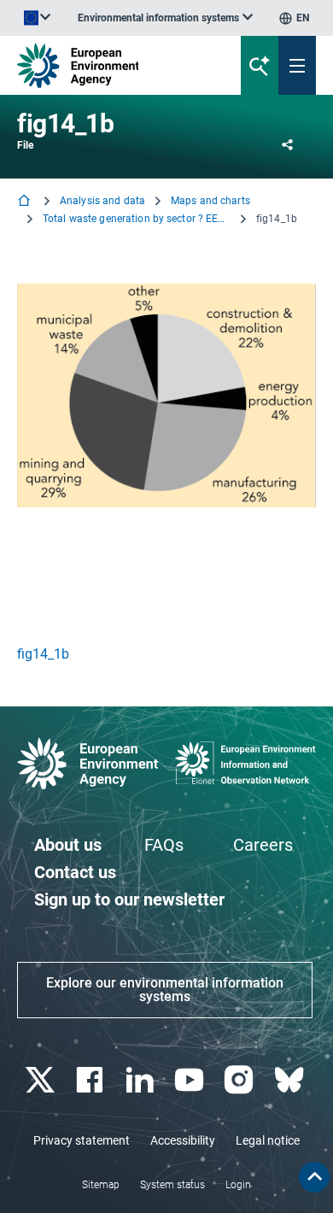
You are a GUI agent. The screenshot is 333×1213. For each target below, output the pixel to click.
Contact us (75, 872)
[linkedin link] (141, 1080)
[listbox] (165, 18)
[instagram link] (241, 1080)
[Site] (112, 65)
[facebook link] (92, 1080)
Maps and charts (210, 201)
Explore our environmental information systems (164, 990)
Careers (263, 845)
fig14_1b (43, 654)
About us (68, 845)
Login (238, 1185)
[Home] (25, 202)
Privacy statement (81, 1140)
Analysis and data (102, 201)
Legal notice (268, 1140)
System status (172, 1185)
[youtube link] (191, 1080)
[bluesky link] (291, 1080)
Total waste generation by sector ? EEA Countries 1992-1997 (137, 219)
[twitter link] (42, 1080)
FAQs (164, 845)
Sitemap (101, 1185)
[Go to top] (314, 1177)
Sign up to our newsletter (129, 899)
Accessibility (182, 1140)
